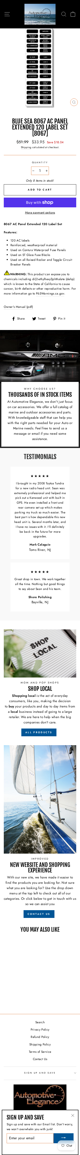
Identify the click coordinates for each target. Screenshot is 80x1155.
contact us (39, 914)
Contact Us (40, 1059)
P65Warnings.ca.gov (50, 293)
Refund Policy (40, 1037)
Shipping (26, 147)
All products (38, 732)
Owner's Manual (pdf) (18, 306)
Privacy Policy (40, 1029)
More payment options (40, 212)
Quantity (40, 162)
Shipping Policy (40, 1044)
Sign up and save (40, 1072)
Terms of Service (40, 1051)
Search (40, 1022)
